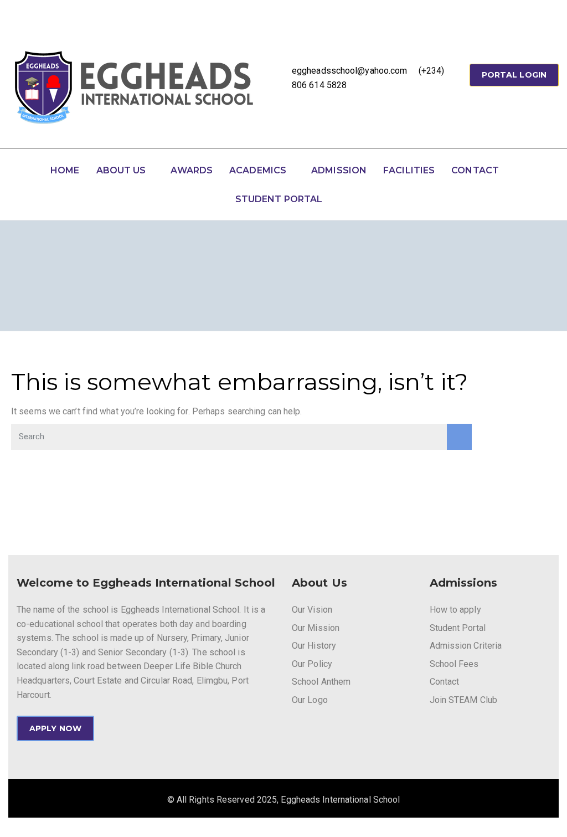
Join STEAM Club (464, 700)
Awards (192, 170)
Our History (314, 645)
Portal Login (514, 75)
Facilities (409, 170)
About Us (121, 170)
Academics (257, 170)
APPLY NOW (55, 728)
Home (64, 170)
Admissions (464, 582)
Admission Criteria (466, 645)
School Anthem (321, 681)
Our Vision (312, 609)
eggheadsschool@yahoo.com (349, 70)
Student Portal (278, 199)
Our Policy (312, 664)
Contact (475, 170)
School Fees (454, 664)
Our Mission (315, 628)
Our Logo (310, 700)
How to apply (455, 609)
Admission (339, 170)
